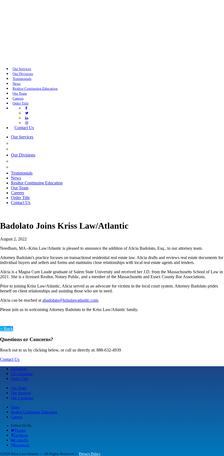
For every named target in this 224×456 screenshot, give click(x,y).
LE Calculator (22, 373)
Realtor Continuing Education (34, 412)
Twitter (20, 430)
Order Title (19, 378)
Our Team (18, 388)
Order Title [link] (21, 103)
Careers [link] (18, 98)
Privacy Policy (90, 454)
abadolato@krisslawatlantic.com (70, 300)
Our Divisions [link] (23, 74)
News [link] (16, 84)
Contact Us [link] (24, 127)
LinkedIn (21, 440)
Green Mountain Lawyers (45, 161)
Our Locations (22, 398)
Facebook (20, 435)
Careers (16, 417)
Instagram (22, 445)
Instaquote (19, 369)
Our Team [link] (20, 93)
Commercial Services (39, 143)
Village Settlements (39, 167)
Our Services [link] (22, 69)
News (15, 407)
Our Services (21, 393)
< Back (6, 328)
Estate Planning (33, 149)
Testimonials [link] (22, 79)
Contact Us (9, 359)
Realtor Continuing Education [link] (35, 89)
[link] (26, 108)
